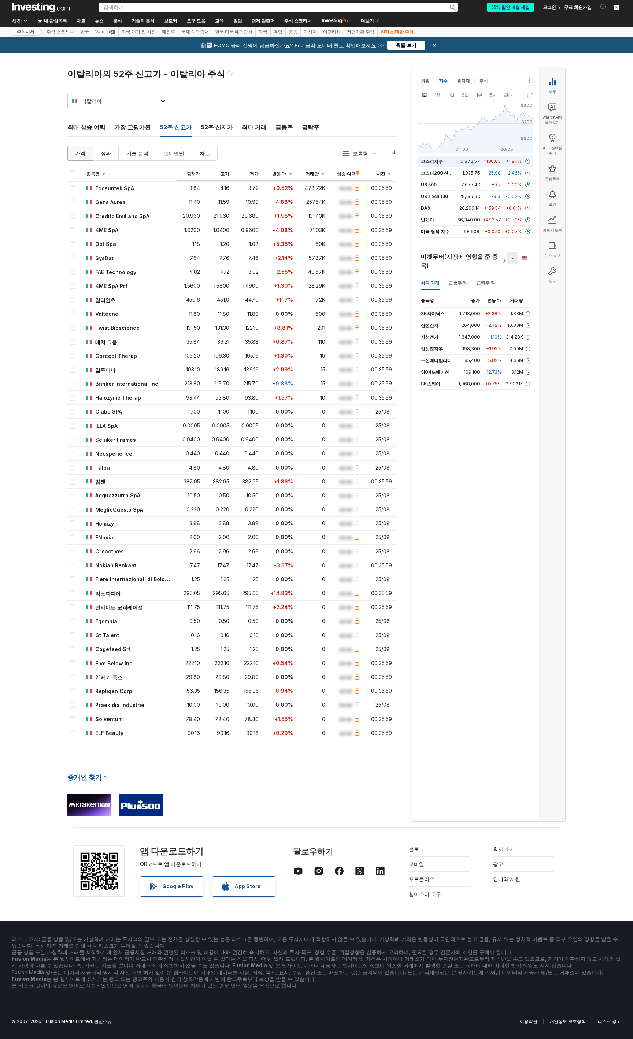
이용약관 (528, 1021)
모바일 (416, 864)
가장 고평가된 (132, 127)
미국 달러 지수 (435, 231)
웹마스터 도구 (425, 894)
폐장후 (168, 31)
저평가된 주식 (360, 31)
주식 (483, 80)
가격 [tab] (80, 153)
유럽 (278, 31)
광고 (498, 864)
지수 (443, 80)
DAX (426, 208)
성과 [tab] (106, 153)
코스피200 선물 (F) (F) (444, 173)
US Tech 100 (434, 196)
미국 (263, 31)
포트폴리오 (421, 879)
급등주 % (458, 282)
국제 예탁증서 (195, 31)
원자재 (463, 80)
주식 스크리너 (298, 20)
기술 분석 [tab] (137, 153)
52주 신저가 (217, 127)
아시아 (310, 31)
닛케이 (427, 220)
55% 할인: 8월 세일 (510, 7)
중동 (293, 31)
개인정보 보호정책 (567, 1021)
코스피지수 (432, 161)
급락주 (310, 127)
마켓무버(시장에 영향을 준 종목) (459, 261)
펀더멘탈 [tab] (174, 153)
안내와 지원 (506, 879)
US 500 (429, 184)
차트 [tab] (205, 153)
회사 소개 (504, 849)
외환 (425, 80)
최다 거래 (254, 127)
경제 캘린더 (263, 20)
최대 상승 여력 (86, 127)
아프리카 (332, 31)
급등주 (284, 127)
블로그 (416, 849)
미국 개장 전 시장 (139, 31)
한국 (84, 31)
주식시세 (25, 31)
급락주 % (486, 282)
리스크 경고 (609, 1021)
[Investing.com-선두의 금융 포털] (41, 7)
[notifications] (603, 6)
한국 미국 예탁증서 (233, 31)
